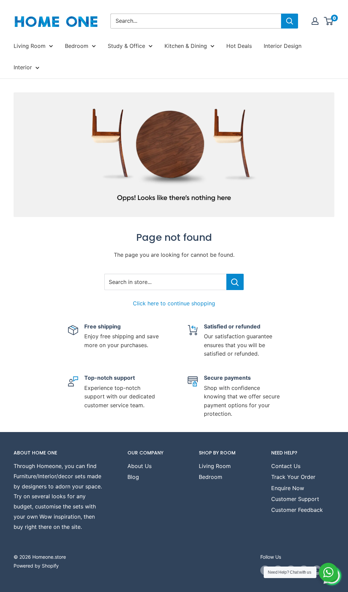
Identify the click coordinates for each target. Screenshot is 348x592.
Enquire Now (287, 488)
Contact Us (285, 466)
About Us (139, 466)
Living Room (30, 45)
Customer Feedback (297, 509)
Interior (23, 67)
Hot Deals (239, 45)
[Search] (289, 21)
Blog (133, 476)
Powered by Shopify (36, 566)
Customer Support (295, 499)
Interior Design (282, 45)
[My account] (315, 21)
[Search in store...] (235, 282)
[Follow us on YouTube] (316, 570)
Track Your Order (293, 476)
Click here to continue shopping (174, 303)
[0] (329, 21)
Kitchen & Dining (185, 45)
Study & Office (126, 45)
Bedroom (76, 45)
